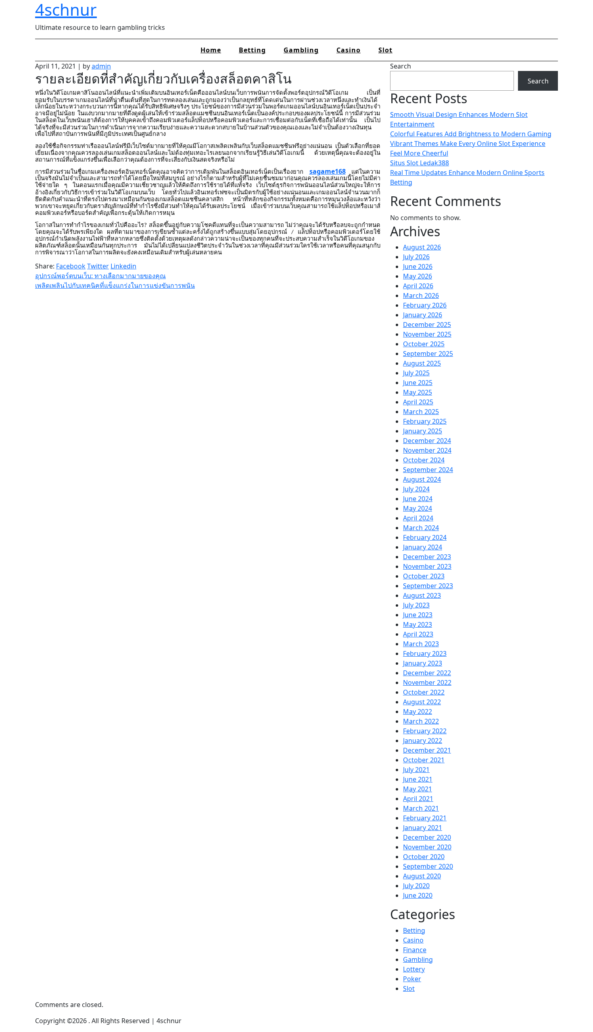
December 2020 (427, 837)
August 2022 (422, 701)
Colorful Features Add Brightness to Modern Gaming (470, 133)
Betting (252, 50)
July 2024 (416, 489)
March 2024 (421, 527)
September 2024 (428, 469)
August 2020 (422, 876)
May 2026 (417, 276)
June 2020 (417, 895)
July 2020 (416, 885)
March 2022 (421, 721)
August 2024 (422, 479)
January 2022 (422, 740)
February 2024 (425, 537)
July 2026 (416, 256)
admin (101, 66)
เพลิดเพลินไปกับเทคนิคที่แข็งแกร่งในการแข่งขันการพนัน (115, 285)
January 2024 (422, 547)
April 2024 (418, 518)
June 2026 (417, 266)
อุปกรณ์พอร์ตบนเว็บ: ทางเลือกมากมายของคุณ (100, 275)
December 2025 (427, 324)
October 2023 (424, 576)
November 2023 (427, 566)
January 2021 (422, 827)
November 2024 (427, 450)
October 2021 (424, 759)
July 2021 (416, 769)
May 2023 (417, 624)
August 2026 (422, 247)
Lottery (414, 969)
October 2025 (424, 343)
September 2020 (428, 866)
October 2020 (424, 856)
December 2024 (427, 440)
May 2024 (417, 508)
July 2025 (416, 372)
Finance (414, 949)
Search (400, 66)
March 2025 (421, 411)
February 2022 (425, 730)
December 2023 (427, 556)
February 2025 (425, 421)
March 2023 (421, 643)
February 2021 (425, 818)
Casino (348, 50)
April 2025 (418, 401)
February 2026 (425, 305)
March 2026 (421, 295)
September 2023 (428, 585)
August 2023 (422, 595)
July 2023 (416, 605)
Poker (412, 978)
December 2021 (427, 750)
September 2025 (428, 353)
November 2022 (427, 682)
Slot (385, 50)
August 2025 (422, 363)
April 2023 (418, 634)
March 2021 (421, 808)
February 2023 (425, 653)
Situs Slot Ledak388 (419, 162)
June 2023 (417, 614)
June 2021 (417, 779)
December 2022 (427, 672)
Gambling (301, 50)
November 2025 (427, 334)
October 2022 (424, 692)
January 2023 (422, 663)
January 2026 (422, 314)
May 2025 (417, 392)
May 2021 (417, 788)
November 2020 (427, 847)
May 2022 (417, 711)
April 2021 (418, 798)
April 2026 (418, 285)
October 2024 (424, 460)
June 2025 (417, 382)
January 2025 (422, 431)
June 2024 (417, 498)
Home (210, 50)
